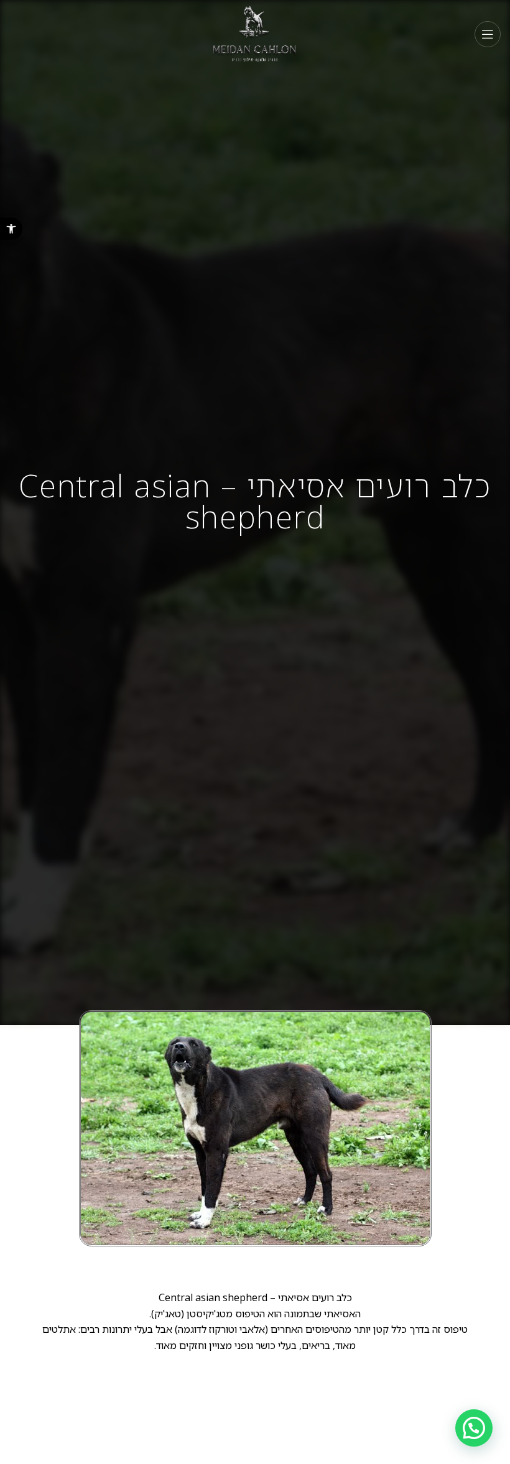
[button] (11, 229)
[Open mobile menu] (487, 34)
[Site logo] (255, 33)
